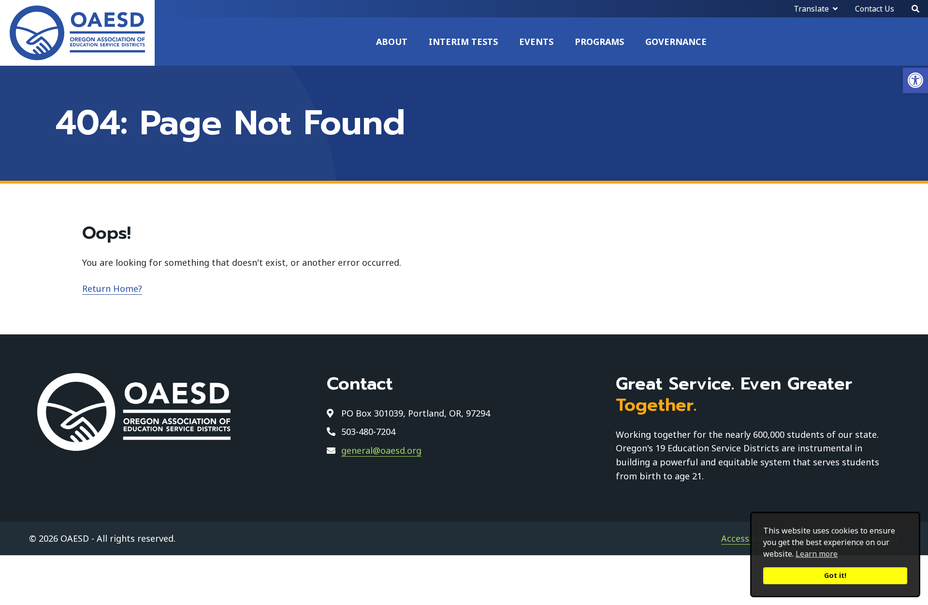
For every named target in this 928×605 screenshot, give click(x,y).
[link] (915, 80)
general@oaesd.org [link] (381, 450)
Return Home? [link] (112, 288)
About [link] (391, 41)
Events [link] (536, 41)
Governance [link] (676, 41)
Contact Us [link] (874, 8)
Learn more (817, 553)
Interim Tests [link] (463, 41)
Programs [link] (599, 41)
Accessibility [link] (747, 538)
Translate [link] (811, 8)
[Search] (915, 8)
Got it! (835, 575)
